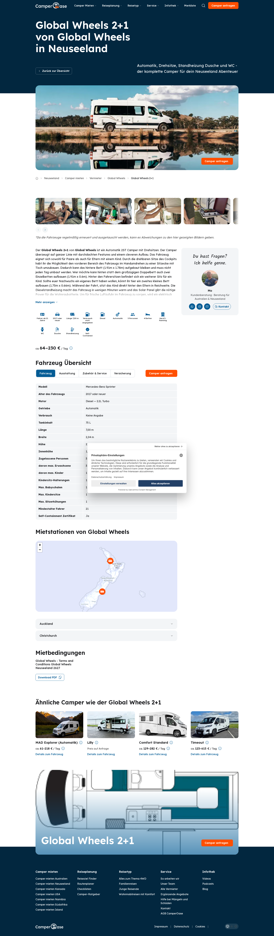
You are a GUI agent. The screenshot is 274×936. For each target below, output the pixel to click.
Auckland (46, 624)
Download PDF (47, 677)
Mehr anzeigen (45, 302)
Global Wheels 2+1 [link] (142, 178)
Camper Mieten (84, 5)
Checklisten (84, 889)
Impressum (161, 926)
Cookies (200, 926)
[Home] (37, 178)
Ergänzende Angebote (175, 894)
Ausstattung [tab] (67, 373)
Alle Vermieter (169, 889)
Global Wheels (116, 178)
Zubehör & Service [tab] (95, 373)
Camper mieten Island (49, 909)
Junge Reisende (129, 889)
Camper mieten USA (48, 894)
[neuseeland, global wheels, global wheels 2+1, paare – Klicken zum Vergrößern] (59, 211)
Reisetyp (133, 5)
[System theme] (227, 926)
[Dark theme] (236, 926)
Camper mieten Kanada (50, 889)
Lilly (90, 742)
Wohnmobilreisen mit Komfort (137, 894)
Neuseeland (51, 178)
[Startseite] (51, 5)
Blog (205, 889)
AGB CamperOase (172, 913)
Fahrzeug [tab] (46, 373)
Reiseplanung (110, 5)
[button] (110, 561)
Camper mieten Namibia (51, 899)
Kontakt (224, 306)
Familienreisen (128, 883)
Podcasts (208, 883)
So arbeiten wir (170, 878)
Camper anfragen (223, 5)
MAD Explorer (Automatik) (57, 742)
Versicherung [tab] (122, 373)
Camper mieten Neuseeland (53, 883)
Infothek (170, 5)
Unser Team (168, 883)
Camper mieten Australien (51, 878)
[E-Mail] (207, 306)
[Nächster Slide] (45, 230)
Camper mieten (74, 178)
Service (152, 5)
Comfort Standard (153, 742)
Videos (206, 878)
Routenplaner (85, 883)
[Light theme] (232, 926)
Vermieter (96, 178)
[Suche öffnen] (203, 5)
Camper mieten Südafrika (51, 904)
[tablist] (85, 373)
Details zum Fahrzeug (49, 754)
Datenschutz (181, 926)
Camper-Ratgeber (88, 894)
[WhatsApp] (192, 306)
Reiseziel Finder (87, 878)
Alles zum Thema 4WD (132, 878)
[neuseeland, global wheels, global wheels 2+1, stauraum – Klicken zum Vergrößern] (157, 211)
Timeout (197, 742)
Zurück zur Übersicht (55, 70)
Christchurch (48, 636)
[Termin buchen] (199, 306)
